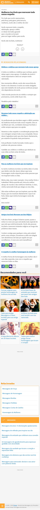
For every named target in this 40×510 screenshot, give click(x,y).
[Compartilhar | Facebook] (3, 54)
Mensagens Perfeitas (9, 403)
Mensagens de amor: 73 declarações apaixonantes (19, 426)
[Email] (14, 54)
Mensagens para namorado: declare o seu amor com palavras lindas (18, 463)
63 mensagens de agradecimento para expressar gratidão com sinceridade (19, 443)
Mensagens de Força (9, 389)
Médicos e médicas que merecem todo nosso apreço (20, 67)
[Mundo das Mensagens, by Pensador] (10, 2)
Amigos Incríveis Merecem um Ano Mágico (16, 214)
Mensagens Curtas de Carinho (12, 408)
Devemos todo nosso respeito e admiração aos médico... (18, 114)
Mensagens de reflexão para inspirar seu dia (17, 430)
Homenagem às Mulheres (11, 412)
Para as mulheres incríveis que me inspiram (17, 164)
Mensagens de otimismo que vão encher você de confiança (19, 456)
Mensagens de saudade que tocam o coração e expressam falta (18, 449)
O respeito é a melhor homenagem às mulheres (18, 252)
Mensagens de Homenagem (12, 393)
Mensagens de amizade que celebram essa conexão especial (20, 436)
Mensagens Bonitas (9, 398)
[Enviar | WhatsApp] (6, 54)
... (36, 106)
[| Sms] (10, 54)
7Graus (15, 505)
